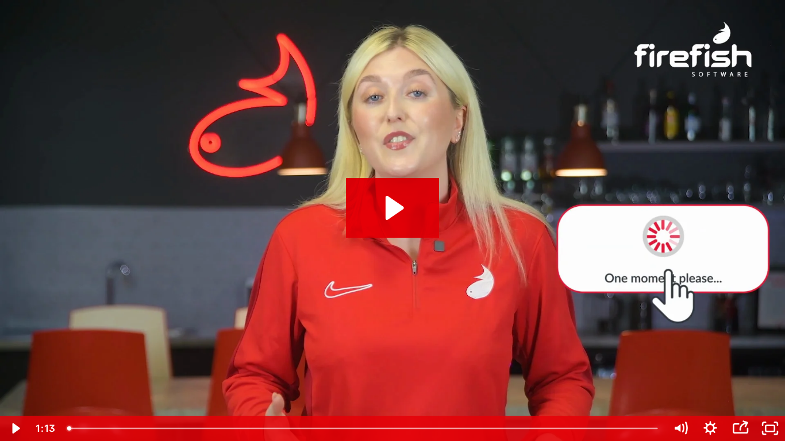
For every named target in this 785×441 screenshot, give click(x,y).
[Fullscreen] (770, 428)
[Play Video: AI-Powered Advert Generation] (393, 208)
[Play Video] (15, 428)
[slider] (363, 428)
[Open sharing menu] (740, 428)
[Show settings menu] (710, 428)
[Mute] (680, 428)
